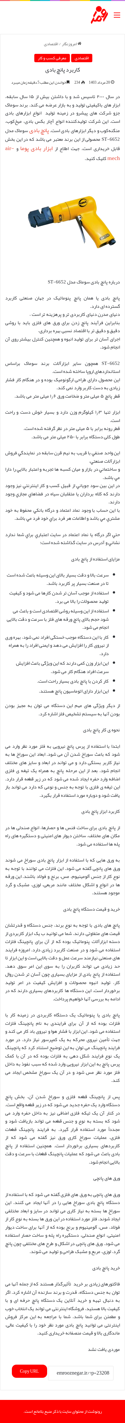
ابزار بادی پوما (36, 148)
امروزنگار (70, 44)
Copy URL (29, 1371)
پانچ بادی (39, 130)
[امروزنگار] (99, 15)
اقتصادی (51, 44)
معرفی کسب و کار (52, 58)
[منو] (117, 17)
